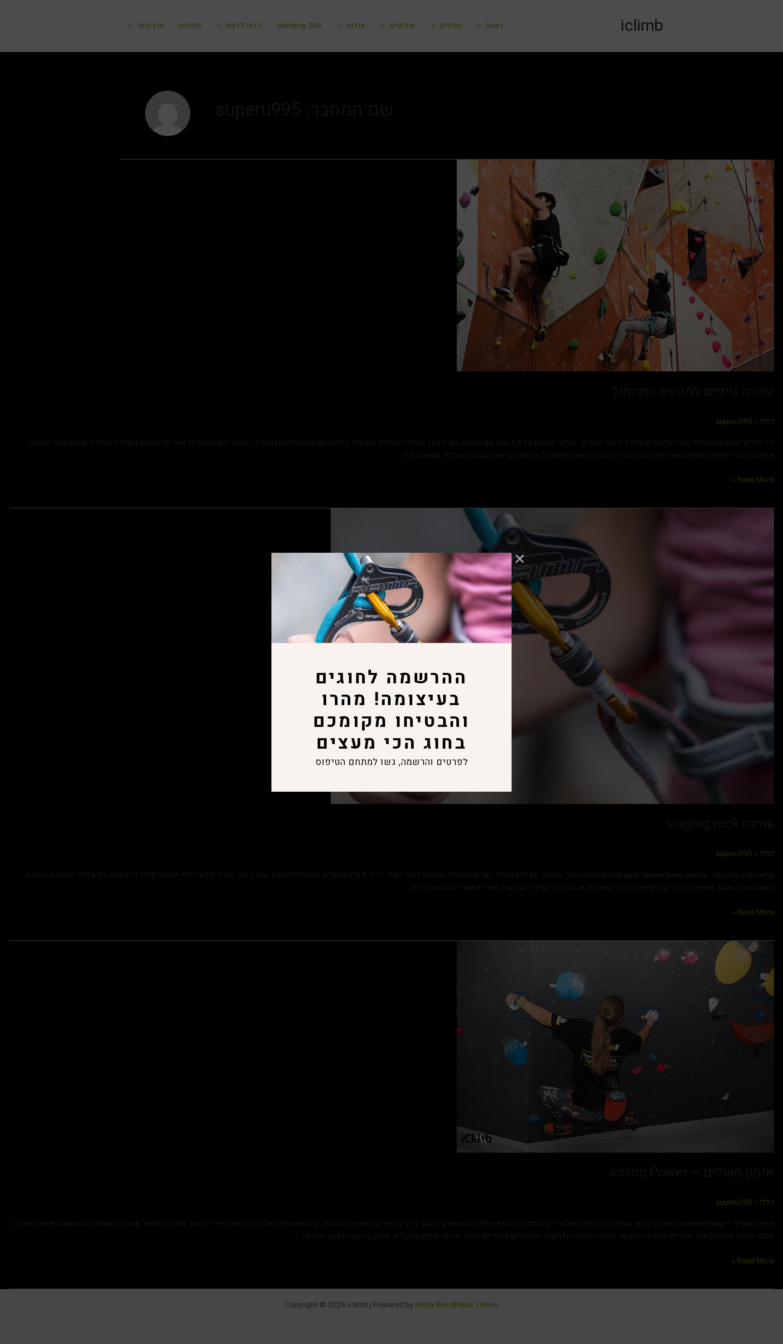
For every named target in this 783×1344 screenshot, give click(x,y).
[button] (520, 559)
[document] (391, 672)
